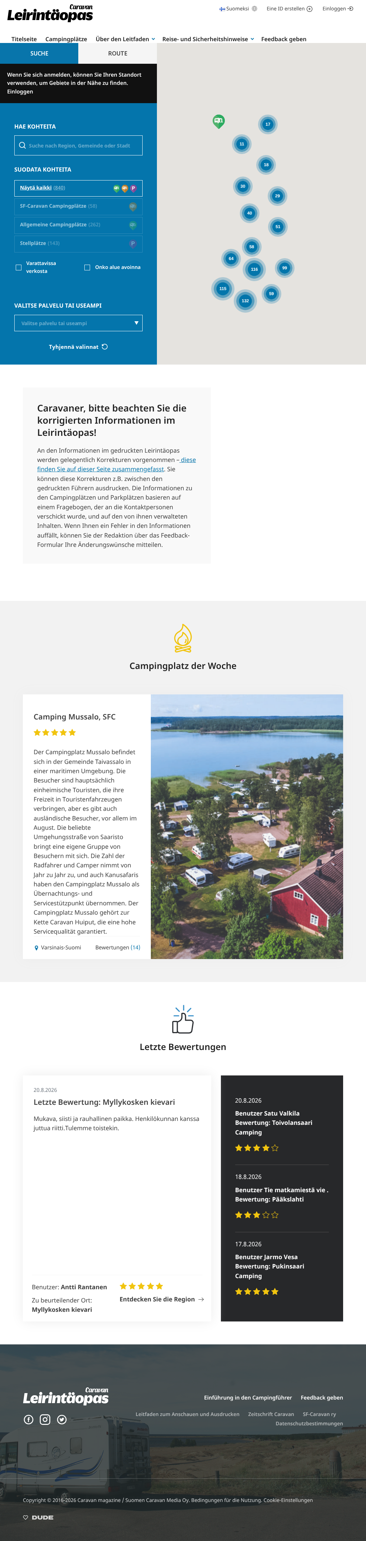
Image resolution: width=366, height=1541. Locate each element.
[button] (219, 122)
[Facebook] (28, 1423)
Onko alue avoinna (117, 267)
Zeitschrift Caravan (271, 1414)
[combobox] (78, 323)
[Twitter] (62, 1423)
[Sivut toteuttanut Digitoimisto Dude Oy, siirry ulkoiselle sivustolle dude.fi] (38, 1519)
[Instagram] (45, 1423)
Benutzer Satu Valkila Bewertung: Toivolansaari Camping (274, 1122)
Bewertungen (117, 947)
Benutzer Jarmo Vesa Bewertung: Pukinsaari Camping (270, 1266)
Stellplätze (33, 244)
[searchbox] (83, 323)
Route (117, 53)
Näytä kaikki (35, 188)
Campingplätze (66, 39)
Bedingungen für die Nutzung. (227, 1500)
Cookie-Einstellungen (288, 1500)
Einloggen (334, 8)
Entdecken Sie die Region (157, 1299)
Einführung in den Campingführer (248, 1397)
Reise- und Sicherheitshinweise (205, 39)
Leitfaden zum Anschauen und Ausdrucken (188, 1414)
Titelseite (24, 39)
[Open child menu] (153, 38)
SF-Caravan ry (319, 1414)
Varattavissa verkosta (41, 267)
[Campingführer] (50, 22)
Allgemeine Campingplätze (53, 225)
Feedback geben (283, 39)
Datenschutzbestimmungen (309, 1423)
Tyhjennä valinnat (74, 346)
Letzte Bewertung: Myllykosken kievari (104, 1102)
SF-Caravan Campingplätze (53, 206)
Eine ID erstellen (286, 8)
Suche (39, 53)
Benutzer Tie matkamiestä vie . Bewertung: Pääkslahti (281, 1194)
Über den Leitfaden (122, 39)
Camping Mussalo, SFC (75, 717)
